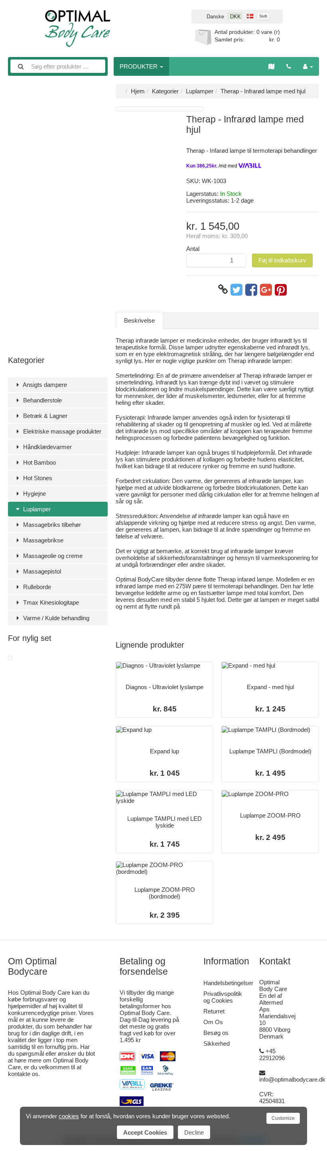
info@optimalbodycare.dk (292, 1079)
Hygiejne (34, 493)
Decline (194, 1132)
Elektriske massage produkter (61, 431)
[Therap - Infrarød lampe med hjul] (10, 658)
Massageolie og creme (52, 555)
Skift (263, 16)
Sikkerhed (216, 1043)
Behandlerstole (42, 400)
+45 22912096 (272, 1054)
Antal (192, 248)
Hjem (138, 91)
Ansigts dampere (44, 384)
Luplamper (36, 509)
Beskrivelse (139, 320)
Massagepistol (41, 571)
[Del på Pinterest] (281, 290)
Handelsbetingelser (228, 983)
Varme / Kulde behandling (55, 618)
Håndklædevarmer (47, 446)
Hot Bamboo (39, 462)
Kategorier (165, 91)
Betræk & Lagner (44, 415)
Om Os (213, 1022)
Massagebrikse (42, 540)
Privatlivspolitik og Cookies (222, 997)
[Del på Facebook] (251, 290)
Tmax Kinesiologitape (50, 602)
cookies (69, 1116)
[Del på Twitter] (236, 290)
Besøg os (216, 1032)
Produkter (139, 66)
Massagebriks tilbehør (51, 524)
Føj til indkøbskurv (282, 260)
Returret (214, 1011)
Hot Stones (37, 478)
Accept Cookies (145, 1132)
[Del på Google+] (266, 290)
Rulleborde (36, 586)
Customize (283, 1118)
